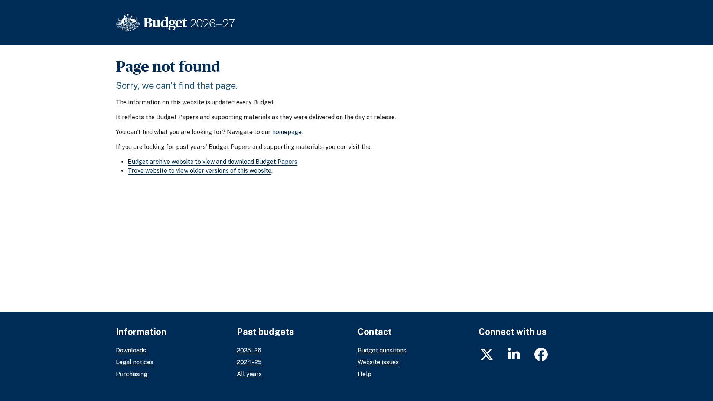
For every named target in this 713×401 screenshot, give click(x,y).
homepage (287, 132)
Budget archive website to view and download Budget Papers (212, 161)
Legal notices (134, 362)
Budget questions (382, 350)
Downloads (131, 350)
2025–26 (249, 350)
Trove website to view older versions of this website (199, 170)
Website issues (378, 362)
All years (249, 374)
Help (364, 374)
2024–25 (249, 362)
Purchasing (131, 374)
